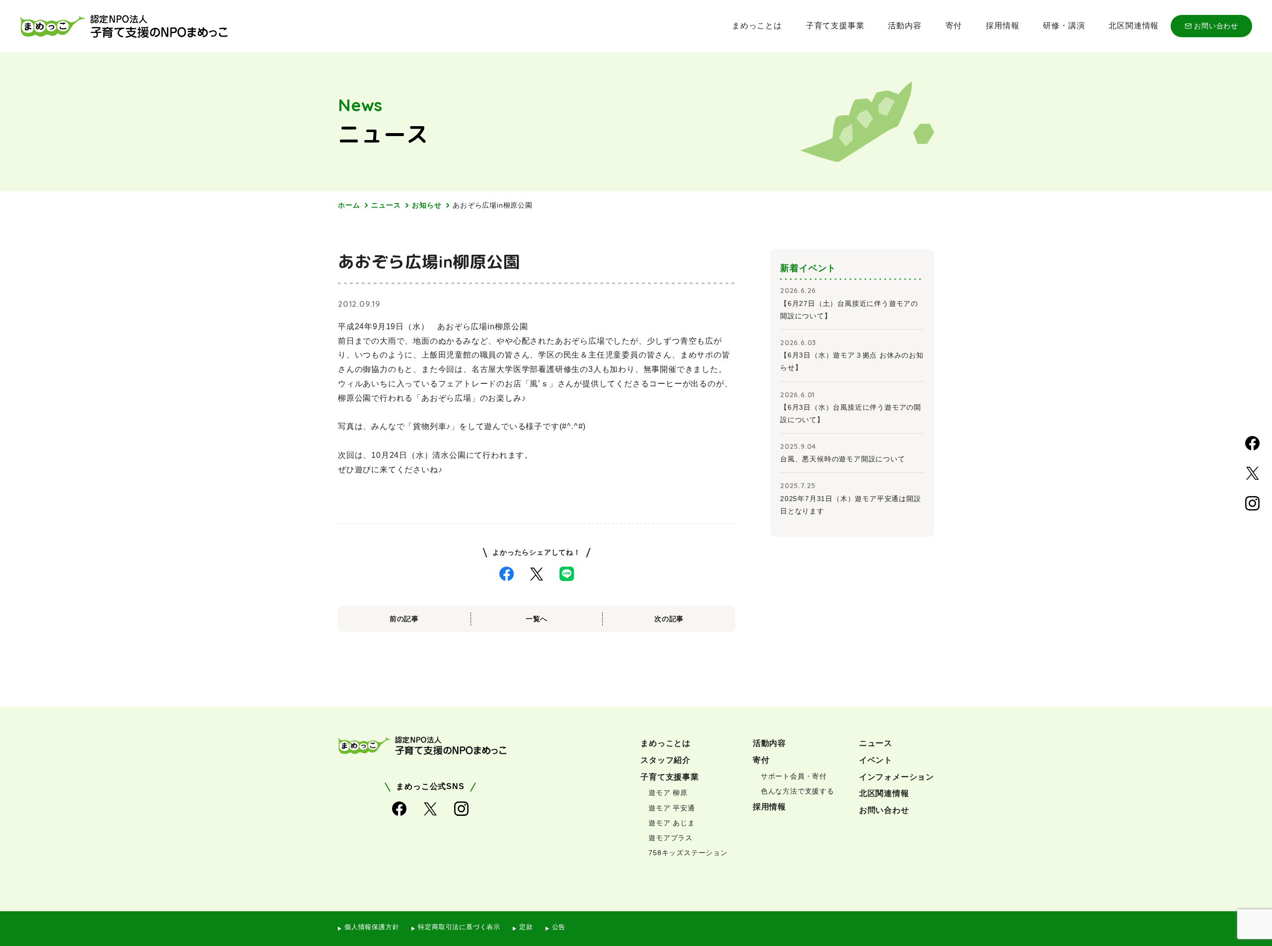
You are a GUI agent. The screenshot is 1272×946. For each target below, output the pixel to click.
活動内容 (904, 25)
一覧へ (537, 619)
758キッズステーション (688, 853)
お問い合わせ (1216, 26)
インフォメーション (896, 777)
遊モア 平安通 (671, 808)
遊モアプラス (670, 838)
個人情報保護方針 (371, 927)
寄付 (954, 25)
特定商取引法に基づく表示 (459, 927)
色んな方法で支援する (797, 791)
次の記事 (669, 619)
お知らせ (426, 205)
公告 (559, 927)
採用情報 (1002, 25)
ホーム (349, 205)
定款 (526, 927)
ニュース (385, 205)
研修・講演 (1064, 25)
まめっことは (757, 25)
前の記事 (404, 619)
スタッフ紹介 (665, 760)
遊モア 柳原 (668, 793)
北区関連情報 (1134, 25)
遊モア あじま (671, 823)
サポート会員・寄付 (794, 776)
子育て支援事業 (835, 25)
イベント (875, 760)
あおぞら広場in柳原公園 (493, 205)
